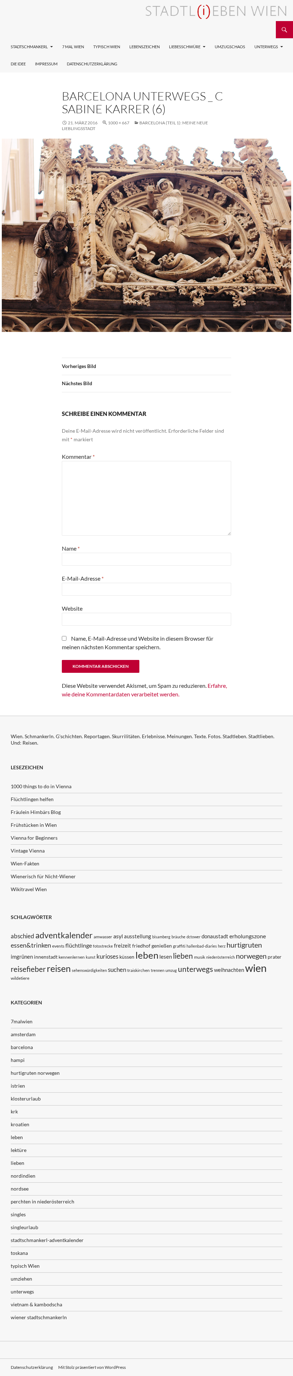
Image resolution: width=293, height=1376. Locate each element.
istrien (18, 1086)
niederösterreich (220, 957)
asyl (118, 936)
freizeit (122, 945)
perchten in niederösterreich (42, 1201)
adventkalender (64, 935)
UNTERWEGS (266, 46)
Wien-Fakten (25, 863)
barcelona (22, 1047)
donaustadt (215, 936)
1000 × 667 (118, 122)
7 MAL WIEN (73, 46)
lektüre (18, 1150)
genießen (162, 946)
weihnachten (229, 970)
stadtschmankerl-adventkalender (47, 1240)
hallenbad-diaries (202, 946)
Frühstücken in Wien (34, 825)
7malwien (22, 1021)
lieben (183, 955)
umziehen (21, 1279)
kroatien (20, 1124)
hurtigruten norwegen (35, 1073)
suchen (117, 969)
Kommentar (78, 456)
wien (256, 968)
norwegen (251, 956)
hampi (18, 1060)
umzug (171, 970)
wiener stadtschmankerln (39, 1317)
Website (72, 608)
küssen (126, 957)
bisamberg (161, 936)
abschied (22, 936)
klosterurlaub (26, 1099)
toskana (19, 1253)
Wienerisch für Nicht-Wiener (43, 876)
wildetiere (20, 978)
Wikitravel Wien (29, 889)
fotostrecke (103, 946)
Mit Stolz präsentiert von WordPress (92, 1367)
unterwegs (195, 968)
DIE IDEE (18, 63)
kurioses (107, 956)
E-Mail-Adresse (83, 578)
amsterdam (23, 1034)
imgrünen (22, 956)
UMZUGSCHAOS (230, 46)
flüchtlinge (78, 945)
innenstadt (46, 957)
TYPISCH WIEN (106, 46)
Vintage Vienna (28, 851)
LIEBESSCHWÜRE (184, 46)
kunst (90, 957)
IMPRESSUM (46, 63)
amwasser (103, 936)
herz (221, 946)
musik (199, 957)
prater (275, 957)
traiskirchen (138, 970)
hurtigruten (244, 945)
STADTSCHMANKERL (29, 46)
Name (71, 548)
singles (18, 1214)
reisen (59, 968)
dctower (193, 936)
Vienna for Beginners (34, 838)
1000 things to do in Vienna (41, 786)
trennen (157, 970)
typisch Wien (25, 1266)
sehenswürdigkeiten (89, 970)
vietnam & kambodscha (36, 1304)
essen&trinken (31, 945)
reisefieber (28, 969)
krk (14, 1111)
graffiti (179, 946)
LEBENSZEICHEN (144, 46)
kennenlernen (72, 957)
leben (146, 955)
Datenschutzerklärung (92, 63)
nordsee (20, 1189)
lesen (165, 956)
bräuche (178, 936)
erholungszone (247, 936)
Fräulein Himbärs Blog (36, 812)
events (58, 946)
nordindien (23, 1176)
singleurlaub (24, 1227)
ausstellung (137, 936)
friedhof (141, 946)
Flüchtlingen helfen (32, 799)
